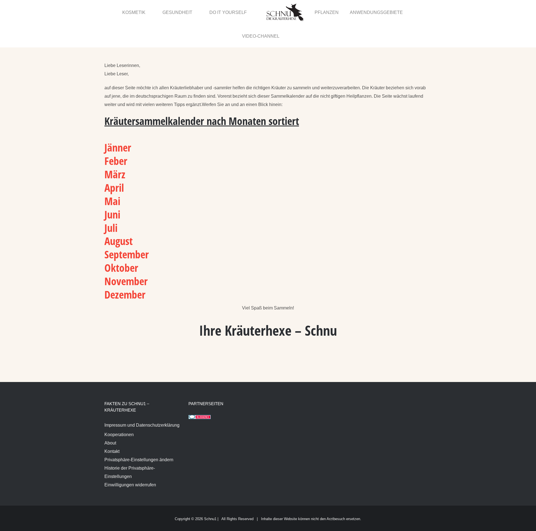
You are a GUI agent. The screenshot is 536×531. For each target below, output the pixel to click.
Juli (112, 204)
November (127, 257)
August (118, 217)
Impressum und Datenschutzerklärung (142, 401)
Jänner (117, 124)
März (114, 150)
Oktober (121, 244)
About (110, 419)
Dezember (124, 271)
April (114, 164)
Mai (112, 177)
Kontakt (111, 428)
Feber (115, 137)
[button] (419, 12)
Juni (113, 191)
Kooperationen (119, 411)
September (126, 231)
